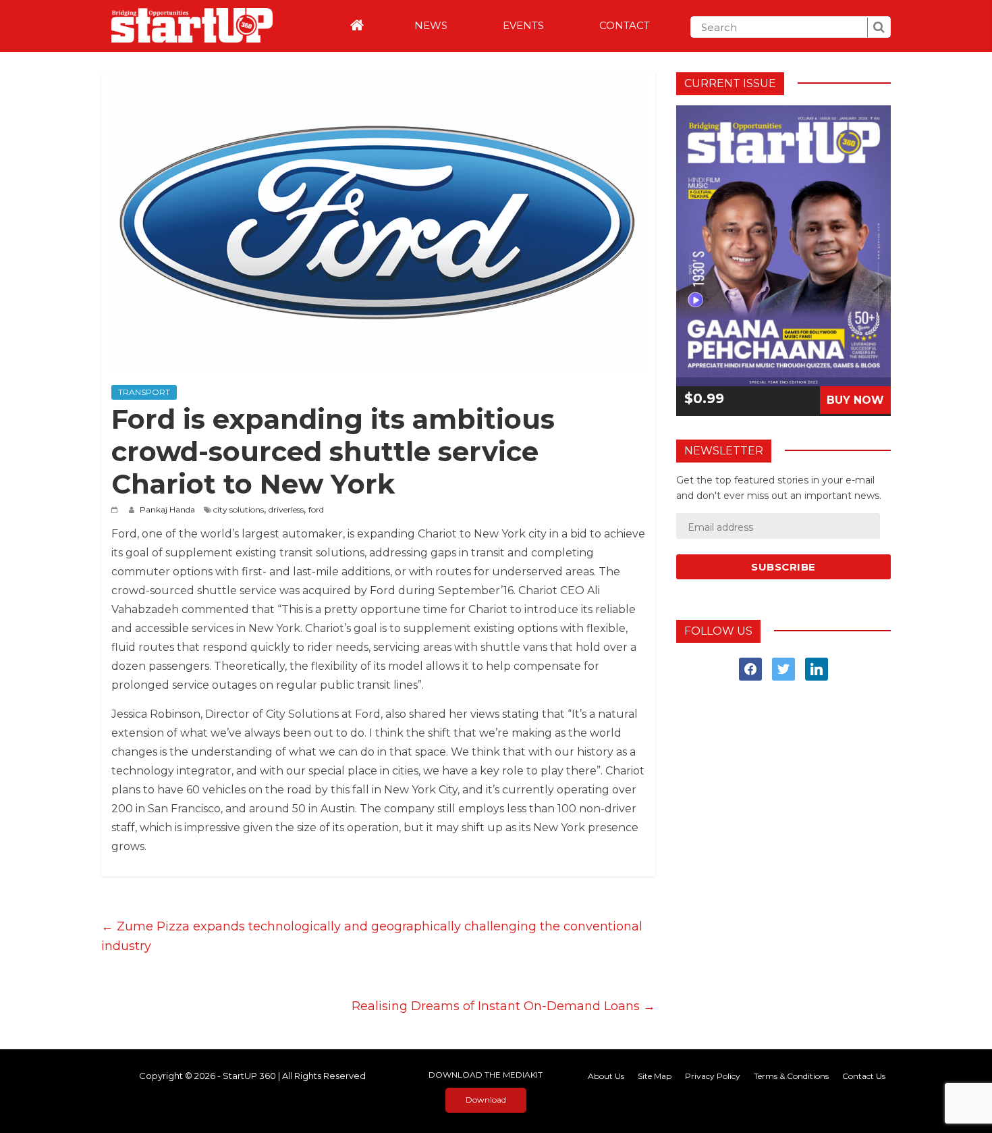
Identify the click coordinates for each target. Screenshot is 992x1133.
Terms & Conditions (791, 1076)
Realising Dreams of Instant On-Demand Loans (503, 1006)
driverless (286, 509)
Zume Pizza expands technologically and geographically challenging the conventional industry (371, 936)
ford (316, 509)
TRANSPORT (144, 392)
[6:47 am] (116, 509)
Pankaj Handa (168, 509)
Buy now (855, 400)
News (430, 25)
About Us (606, 1076)
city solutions (238, 509)
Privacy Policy (712, 1076)
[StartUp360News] (187, 21)
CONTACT (624, 25)
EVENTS (523, 25)
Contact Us (863, 1076)
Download (486, 1100)
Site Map (654, 1076)
